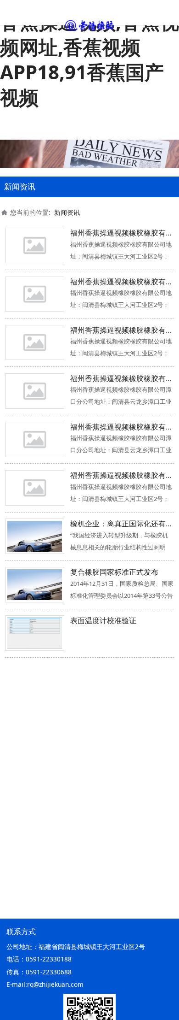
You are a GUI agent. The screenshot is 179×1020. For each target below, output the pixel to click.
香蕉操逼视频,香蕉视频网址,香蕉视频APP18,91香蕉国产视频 (89, 59)
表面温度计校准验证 (103, 620)
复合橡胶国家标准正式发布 (114, 572)
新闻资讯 (67, 212)
